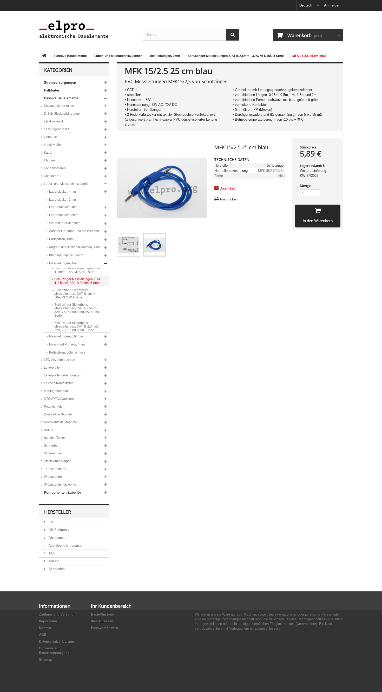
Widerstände (53, 477)
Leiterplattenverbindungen (62, 375)
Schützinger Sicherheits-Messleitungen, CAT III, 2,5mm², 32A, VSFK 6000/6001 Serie (76, 326)
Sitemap (45, 660)
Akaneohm (56, 569)
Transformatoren (55, 469)
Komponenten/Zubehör (62, 492)
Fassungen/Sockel (57, 129)
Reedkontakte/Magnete (60, 422)
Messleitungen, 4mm (164, 56)
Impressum (48, 621)
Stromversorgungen (60, 82)
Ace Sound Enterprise (65, 545)
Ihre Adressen (102, 621)
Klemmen (50, 160)
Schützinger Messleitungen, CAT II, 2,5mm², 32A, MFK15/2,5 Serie (236, 56)
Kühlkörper (52, 176)
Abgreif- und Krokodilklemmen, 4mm (75, 247)
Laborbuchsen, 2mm (63, 215)
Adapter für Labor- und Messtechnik (74, 231)
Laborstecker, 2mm (62, 199)
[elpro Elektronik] (87, 29)
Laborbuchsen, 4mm (63, 207)
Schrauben (52, 445)
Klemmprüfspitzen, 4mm (66, 255)
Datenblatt (227, 188)
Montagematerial (56, 391)
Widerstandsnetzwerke (60, 484)
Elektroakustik (54, 121)
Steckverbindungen (57, 461)
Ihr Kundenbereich (111, 606)
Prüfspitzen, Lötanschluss (67, 352)
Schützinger (276, 165)
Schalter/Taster (54, 438)
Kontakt (45, 628)
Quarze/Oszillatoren (58, 414)
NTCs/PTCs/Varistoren (60, 399)
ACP (52, 553)
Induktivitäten (53, 145)
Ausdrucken (229, 199)
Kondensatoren (55, 168)
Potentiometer (54, 406)
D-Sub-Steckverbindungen (63, 113)
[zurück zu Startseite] (44, 56)
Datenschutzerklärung (56, 641)
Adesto (53, 561)
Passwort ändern (104, 628)
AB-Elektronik (58, 530)
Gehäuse (50, 137)
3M (50, 522)
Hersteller (57, 512)
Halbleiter (51, 90)
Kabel (48, 152)
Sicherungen (53, 453)
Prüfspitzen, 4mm (61, 239)
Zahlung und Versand (56, 614)
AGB (42, 635)
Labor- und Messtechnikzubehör (118, 56)
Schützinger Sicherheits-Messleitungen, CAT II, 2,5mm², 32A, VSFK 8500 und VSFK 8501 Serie (77, 310)
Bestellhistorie (102, 614)
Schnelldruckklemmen (65, 223)
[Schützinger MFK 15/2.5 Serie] (154, 244)
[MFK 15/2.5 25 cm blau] (128, 244)
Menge (305, 185)
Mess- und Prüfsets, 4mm (67, 344)
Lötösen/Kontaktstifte (58, 383)
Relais (48, 430)
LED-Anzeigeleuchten (59, 360)
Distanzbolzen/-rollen (59, 106)
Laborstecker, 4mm (62, 191)
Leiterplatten (53, 367)
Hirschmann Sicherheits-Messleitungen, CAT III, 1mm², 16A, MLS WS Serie (75, 293)
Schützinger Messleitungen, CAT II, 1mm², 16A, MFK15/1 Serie (77, 270)
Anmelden (332, 5)
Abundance (56, 538)
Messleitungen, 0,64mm (66, 336)
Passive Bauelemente (70, 56)
